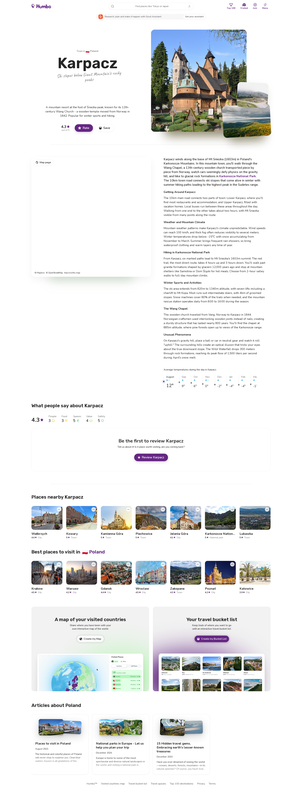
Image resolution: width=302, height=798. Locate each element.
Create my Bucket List (213, 639)
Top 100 (231, 8)
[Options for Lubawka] (267, 509)
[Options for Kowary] (93, 509)
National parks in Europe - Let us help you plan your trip (120, 745)
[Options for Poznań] (232, 564)
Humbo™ (92, 783)
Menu (265, 8)
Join (255, 8)
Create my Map (92, 639)
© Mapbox (40, 273)
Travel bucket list (138, 783)
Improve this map (72, 273)
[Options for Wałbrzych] (59, 509)
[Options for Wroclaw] (163, 564)
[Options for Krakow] (59, 564)
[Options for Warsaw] (93, 564)
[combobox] (151, 6)
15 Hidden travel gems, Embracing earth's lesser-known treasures (180, 747)
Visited (244, 8)
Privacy (201, 783)
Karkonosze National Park (237, 176)
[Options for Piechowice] (163, 509)
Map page (45, 162)
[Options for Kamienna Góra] (128, 509)
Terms (212, 783)
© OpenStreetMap (54, 273)
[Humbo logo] (41, 6)
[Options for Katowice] (267, 564)
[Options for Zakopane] (198, 564)
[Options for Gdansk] (128, 564)
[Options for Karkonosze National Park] (232, 509)
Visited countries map (113, 783)
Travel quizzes (158, 783)
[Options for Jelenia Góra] (198, 509)
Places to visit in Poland (53, 743)
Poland (92, 51)
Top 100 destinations (181, 783)
